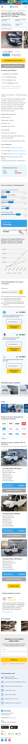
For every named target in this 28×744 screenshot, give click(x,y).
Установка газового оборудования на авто (8, 10)
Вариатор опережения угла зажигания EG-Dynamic (14, 306)
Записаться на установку (14, 327)
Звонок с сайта (13, 717)
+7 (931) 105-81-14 (5, 717)
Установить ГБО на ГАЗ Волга (13, 60)
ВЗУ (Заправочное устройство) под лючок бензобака (14, 296)
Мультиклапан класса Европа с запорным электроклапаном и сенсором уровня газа (12, 299)
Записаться (14, 659)
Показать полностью (7, 611)
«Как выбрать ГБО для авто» (16, 147)
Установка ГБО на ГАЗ (21, 10)
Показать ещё (14, 586)
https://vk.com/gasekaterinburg (18, 153)
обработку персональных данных (18, 663)
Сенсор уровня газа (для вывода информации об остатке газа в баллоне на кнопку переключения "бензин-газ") (13, 303)
